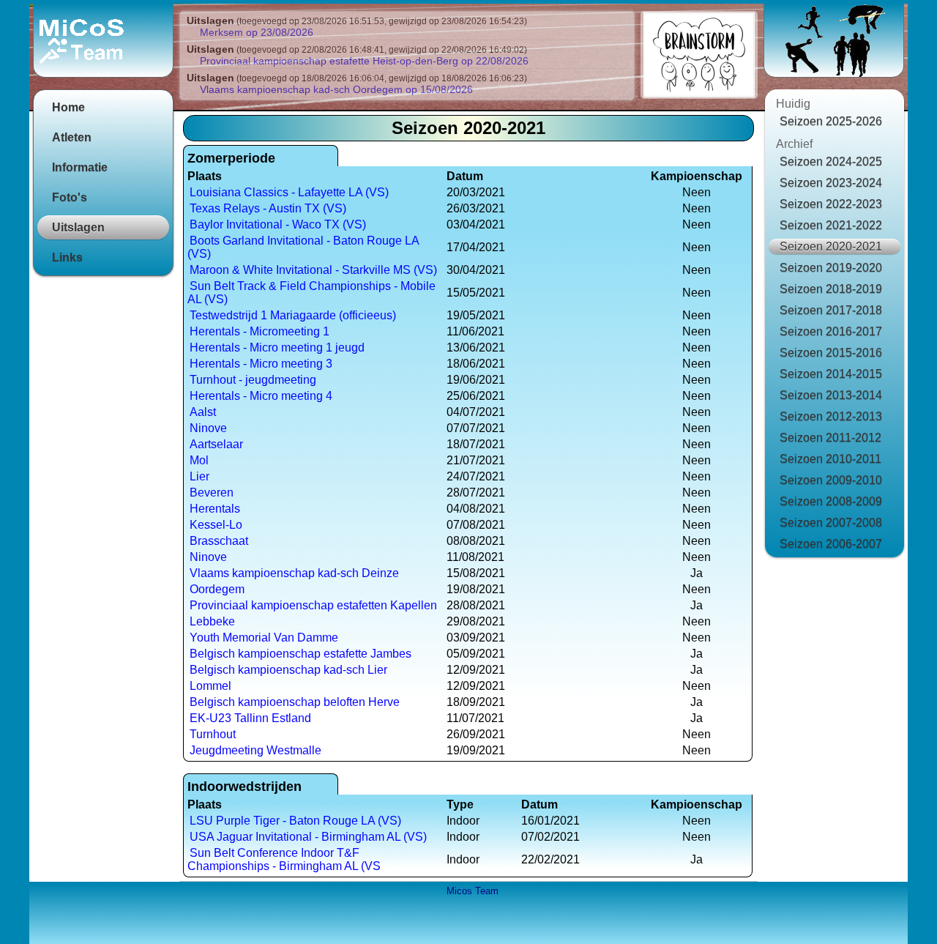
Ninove (208, 428)
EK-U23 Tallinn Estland (250, 718)
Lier (199, 476)
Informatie (80, 167)
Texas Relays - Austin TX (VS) (268, 208)
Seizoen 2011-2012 (830, 437)
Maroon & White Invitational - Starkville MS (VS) (313, 270)
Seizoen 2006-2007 (831, 544)
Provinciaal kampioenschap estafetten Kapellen (313, 605)
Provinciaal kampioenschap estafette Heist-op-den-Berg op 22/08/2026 (364, 61)
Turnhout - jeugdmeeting (253, 379)
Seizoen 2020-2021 (831, 246)
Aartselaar (216, 444)
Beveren (212, 492)
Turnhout (213, 734)
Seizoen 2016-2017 (831, 331)
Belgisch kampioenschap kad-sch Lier (288, 670)
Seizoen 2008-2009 (831, 501)
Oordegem (217, 589)
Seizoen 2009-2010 (831, 480)
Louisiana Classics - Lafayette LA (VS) (289, 192)
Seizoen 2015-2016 (831, 352)
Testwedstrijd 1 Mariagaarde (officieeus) (293, 315)
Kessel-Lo (216, 525)
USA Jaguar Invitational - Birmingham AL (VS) (308, 836)
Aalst (203, 412)
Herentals (215, 508)
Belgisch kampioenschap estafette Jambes (300, 653)
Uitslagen (78, 227)
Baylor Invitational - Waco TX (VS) (278, 224)
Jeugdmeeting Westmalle (255, 750)
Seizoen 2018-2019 (831, 289)
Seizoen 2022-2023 (831, 204)
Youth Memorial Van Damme (264, 637)
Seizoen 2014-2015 (831, 374)
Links (67, 257)
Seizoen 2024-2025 (831, 161)
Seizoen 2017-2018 (831, 310)
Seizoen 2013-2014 (831, 395)
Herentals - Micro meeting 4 (261, 396)
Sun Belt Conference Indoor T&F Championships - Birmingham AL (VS (284, 859)
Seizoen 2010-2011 (830, 459)
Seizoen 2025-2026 (831, 121)
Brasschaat (219, 541)
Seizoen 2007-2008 (831, 522)
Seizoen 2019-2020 (831, 267)
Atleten (72, 137)
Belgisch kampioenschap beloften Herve (295, 702)
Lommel (210, 686)
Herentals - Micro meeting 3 (261, 363)
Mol (199, 460)
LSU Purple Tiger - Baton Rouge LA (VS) (295, 820)
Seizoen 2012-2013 (831, 416)
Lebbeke (212, 621)
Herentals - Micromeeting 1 (259, 331)
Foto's (69, 197)
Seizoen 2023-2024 (831, 182)
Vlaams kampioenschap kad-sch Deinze (294, 573)
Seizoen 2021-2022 (831, 225)
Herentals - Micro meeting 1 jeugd (277, 347)
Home (68, 107)
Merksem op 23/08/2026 (256, 32)
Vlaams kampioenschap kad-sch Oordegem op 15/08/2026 (336, 89)
